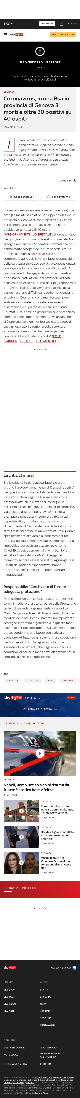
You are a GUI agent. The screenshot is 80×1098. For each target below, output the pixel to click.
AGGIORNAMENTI (17, 234)
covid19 (33, 680)
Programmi (47, 1025)
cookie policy (49, 1047)
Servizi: (44, 981)
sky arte (9, 1010)
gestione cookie (14, 1047)
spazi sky (46, 1018)
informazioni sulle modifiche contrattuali (35, 1080)
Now (43, 1003)
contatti (30, 1082)
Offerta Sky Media (15, 1064)
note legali (11, 1054)
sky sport (10, 989)
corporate (47, 1064)
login (72, 23)
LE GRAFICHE (45, 341)
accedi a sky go (61, 967)
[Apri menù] (5, 35)
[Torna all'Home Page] (16, 35)
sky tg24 (9, 996)
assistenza (18, 1082)
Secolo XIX (43, 254)
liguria (67, 680)
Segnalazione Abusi (39, 1093)
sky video (10, 1003)
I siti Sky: (8, 981)
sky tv (44, 989)
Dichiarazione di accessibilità (50, 1055)
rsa (50, 680)
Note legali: (10, 1039)
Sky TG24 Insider (63, 34)
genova (12, 680)
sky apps (45, 996)
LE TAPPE (26, 341)
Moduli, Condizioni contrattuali (50, 1077)
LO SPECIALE (42, 234)
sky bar (45, 1010)
